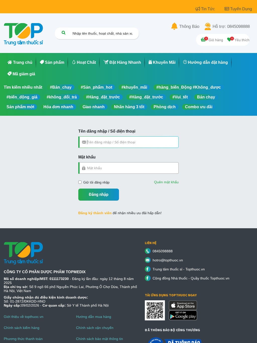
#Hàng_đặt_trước (103, 97)
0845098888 (163, 251)
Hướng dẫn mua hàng (93, 317)
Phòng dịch (165, 107)
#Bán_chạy (61, 87)
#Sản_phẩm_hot (96, 87)
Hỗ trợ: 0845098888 (231, 27)
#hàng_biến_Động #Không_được (188, 87)
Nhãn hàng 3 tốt (129, 107)
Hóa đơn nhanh (58, 107)
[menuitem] (20, 62)
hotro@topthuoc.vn (168, 260)
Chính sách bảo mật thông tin (99, 339)
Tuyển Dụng (241, 9)
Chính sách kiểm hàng (21, 328)
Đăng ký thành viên (95, 213)
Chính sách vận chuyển (94, 328)
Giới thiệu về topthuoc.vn (23, 317)
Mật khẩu (87, 157)
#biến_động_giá (22, 97)
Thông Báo (189, 27)
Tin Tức (208, 9)
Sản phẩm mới (20, 107)
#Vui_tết (180, 97)
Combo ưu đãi (198, 107)
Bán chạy (206, 97)
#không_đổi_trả (62, 97)
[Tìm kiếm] (63, 32)
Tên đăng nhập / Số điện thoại (106, 131)
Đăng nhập (98, 194)
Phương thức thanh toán (23, 339)
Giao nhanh (94, 107)
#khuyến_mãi (134, 87)
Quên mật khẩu (166, 182)
